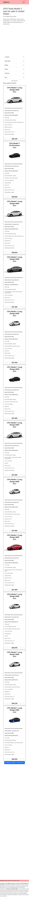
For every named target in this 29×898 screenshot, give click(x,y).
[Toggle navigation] (24, 2)
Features (7, 73)
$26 (14, 252)
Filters (6, 69)
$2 (14, 139)
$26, (14, 197)
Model (6, 65)
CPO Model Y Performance (14, 145)
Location (7, 57)
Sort (6, 77)
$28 (14, 703)
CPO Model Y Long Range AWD (14, 90)
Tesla (6, 2)
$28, (14, 648)
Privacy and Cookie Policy (12, 889)
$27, (14, 418)
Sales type (7, 61)
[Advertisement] (14, 40)
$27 (14, 307)
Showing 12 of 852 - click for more (14, 762)
